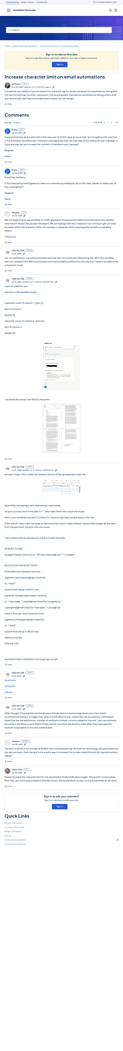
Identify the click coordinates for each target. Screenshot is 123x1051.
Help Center (27, 2)
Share (8, 104)
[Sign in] (115, 10)
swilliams (16, 84)
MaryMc (16, 212)
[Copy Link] (53, 87)
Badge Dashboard (12, 831)
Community (12, 2)
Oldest (16, 122)
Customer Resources (14, 827)
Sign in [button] (60, 64)
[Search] (110, 10)
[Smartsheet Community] (24, 10)
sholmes (16, 741)
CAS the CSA (18, 250)
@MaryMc (10, 686)
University (42, 2)
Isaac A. (48, 87)
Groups (7, 835)
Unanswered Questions (61, 839)
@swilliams (10, 680)
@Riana (8, 692)
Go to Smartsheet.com (105, 2)
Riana (14, 129)
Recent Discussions (13, 823)
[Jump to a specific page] (116, 122)
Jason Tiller (17, 769)
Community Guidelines (15, 844)
